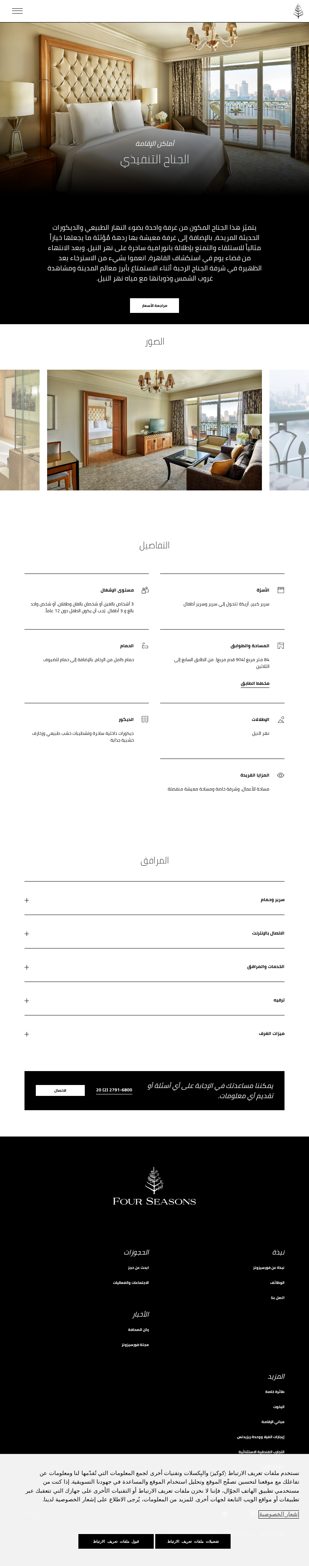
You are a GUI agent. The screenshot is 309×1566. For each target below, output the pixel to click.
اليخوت (279, 1406)
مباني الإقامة (273, 1421)
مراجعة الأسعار (154, 305)
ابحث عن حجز (138, 1267)
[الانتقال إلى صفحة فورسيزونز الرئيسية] (298, 10)
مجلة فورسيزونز (135, 1344)
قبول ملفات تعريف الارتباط (116, 1541)
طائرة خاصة (275, 1391)
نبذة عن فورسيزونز (269, 1267)
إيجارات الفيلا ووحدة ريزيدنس (261, 1436)
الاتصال (60, 1090)
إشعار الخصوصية (279, 1514)
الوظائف (277, 1282)
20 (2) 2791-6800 (114, 1090)
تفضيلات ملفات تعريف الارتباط (193, 1541)
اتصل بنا (278, 1297)
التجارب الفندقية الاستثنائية (262, 1451)
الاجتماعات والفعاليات (131, 1282)
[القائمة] (17, 11)
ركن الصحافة (138, 1329)
